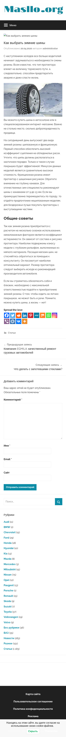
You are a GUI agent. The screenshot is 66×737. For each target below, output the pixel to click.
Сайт (7, 472)
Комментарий (13, 399)
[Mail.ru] (12, 321)
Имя (7, 445)
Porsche (8, 590)
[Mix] (42, 315)
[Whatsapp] (48, 315)
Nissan (8, 574)
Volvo (7, 622)
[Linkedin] (24, 315)
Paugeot (9, 585)
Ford (6, 537)
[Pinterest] (30, 315)
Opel (6, 580)
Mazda (7, 558)
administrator (50, 48)
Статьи (12, 332)
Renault (8, 595)
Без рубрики (11, 627)
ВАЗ (6, 632)
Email (8, 459)
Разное (8, 643)
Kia (5, 553)
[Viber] (6, 321)
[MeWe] (36, 315)
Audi (6, 521)
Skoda (7, 601)
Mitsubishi (10, 569)
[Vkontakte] (18, 321)
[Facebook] (6, 315)
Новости (9, 638)
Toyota (8, 611)
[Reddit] (18, 315)
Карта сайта (33, 694)
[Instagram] (54, 315)
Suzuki (8, 606)
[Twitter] (12, 315)
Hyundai (9, 548)
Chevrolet (10, 532)
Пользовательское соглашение (33, 701)
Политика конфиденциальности (33, 708)
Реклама (33, 716)
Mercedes (10, 564)
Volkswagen (11, 617)
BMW (7, 527)
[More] (24, 321)
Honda (8, 543)
